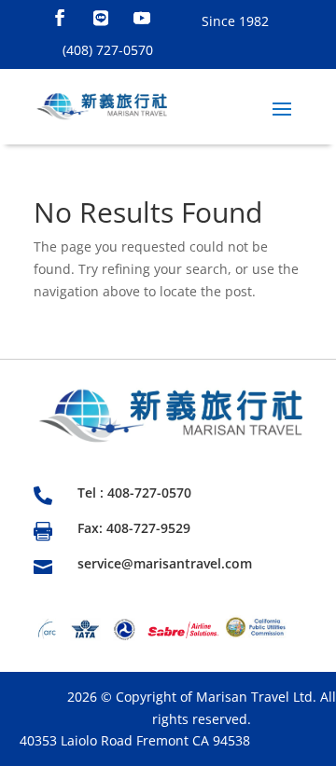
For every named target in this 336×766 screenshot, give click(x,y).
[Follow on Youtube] (142, 17)
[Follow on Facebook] (60, 17)
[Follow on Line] (101, 17)
